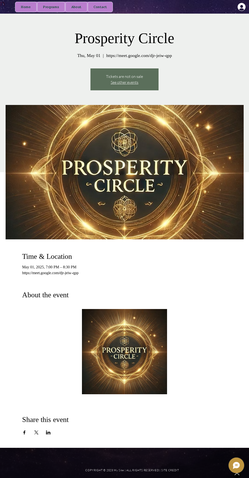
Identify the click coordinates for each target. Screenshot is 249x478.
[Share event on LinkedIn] (48, 432)
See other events (124, 82)
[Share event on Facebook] (24, 432)
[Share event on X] (36, 432)
